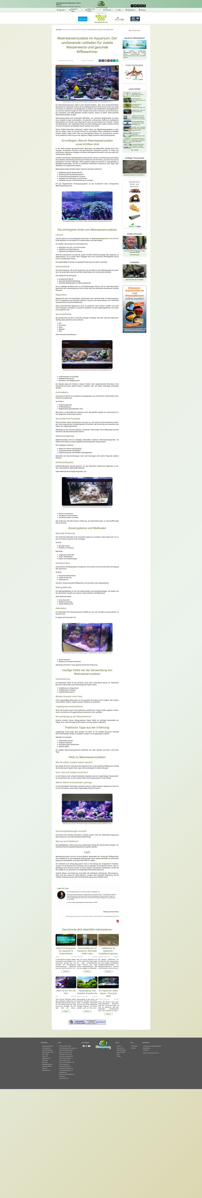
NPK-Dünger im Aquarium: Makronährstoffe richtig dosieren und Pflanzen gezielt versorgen (138, 136)
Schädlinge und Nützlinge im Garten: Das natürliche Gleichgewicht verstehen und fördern (139, 96)
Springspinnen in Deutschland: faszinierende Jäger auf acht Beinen (138, 107)
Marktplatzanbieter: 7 (47, 1066)
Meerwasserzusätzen (105, 129)
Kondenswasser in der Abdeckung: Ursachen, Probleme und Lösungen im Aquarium (138, 118)
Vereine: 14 (44, 1068)
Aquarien (62, 10)
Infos (119, 10)
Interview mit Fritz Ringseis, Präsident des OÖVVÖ (134, 251)
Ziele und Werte (120, 1048)
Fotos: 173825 (45, 1054)
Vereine (143, 10)
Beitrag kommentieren (111, 912)
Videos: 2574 (45, 1056)
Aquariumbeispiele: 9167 (48, 1046)
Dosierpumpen (71, 567)
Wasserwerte (84, 29)
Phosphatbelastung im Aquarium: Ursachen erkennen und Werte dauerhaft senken (138, 146)
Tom (96, 902)
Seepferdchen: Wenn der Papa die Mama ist (138, 110)
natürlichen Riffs (101, 858)
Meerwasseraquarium (100, 238)
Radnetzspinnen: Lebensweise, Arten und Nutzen (138, 100)
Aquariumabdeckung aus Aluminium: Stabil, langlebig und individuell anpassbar (138, 124)
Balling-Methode (65, 591)
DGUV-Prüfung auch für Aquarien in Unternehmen (66, 951)
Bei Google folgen (135, 30)
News (118, 1054)
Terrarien (108, 10)
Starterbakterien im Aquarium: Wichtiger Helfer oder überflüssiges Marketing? (87, 953)
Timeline (119, 1056)
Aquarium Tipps (74, 10)
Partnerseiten (134, 1046)
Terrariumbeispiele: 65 (47, 1050)
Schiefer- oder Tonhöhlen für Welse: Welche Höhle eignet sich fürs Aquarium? (138, 129)
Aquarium (68, 152)
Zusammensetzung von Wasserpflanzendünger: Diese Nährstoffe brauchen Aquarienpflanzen (138, 141)
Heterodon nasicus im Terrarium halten (135, 175)
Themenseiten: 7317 (63, 1078)
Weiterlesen (66, 971)
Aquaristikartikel (76, 29)
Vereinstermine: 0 (46, 1070)
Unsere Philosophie (121, 1050)
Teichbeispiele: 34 (46, 1048)
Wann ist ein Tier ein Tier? (66, 992)
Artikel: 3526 (45, 1060)
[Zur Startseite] (103, 1049)
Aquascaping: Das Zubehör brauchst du (87, 992)
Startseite (65, 29)
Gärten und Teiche (91, 10)
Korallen (75, 377)
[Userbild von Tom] (61, 898)
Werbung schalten (121, 1052)
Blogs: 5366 (44, 1062)
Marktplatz (130, 10)
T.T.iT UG (157, 1053)
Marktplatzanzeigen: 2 (47, 1064)
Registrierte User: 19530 (47, 1052)
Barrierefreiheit (146, 1048)
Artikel (69, 29)
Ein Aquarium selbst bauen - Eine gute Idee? (108, 993)
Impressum (146, 1050)
